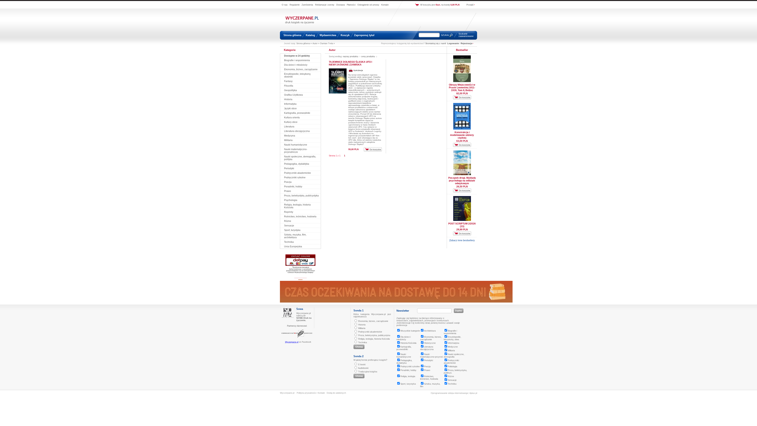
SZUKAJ (445, 35)
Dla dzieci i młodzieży (295, 65)
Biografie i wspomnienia (297, 60)
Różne (287, 221)
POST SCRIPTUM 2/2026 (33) (462, 225)
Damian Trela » (327, 43)
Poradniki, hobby (293, 186)
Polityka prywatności (306, 393)
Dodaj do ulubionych (336, 393)
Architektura (430, 331)
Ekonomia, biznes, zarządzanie (301, 69)
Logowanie (453, 43)
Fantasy (288, 81)
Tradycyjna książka (367, 371)
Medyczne (453, 347)
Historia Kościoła (408, 343)
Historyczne (430, 343)
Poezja (288, 182)
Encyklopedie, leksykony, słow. (452, 338)
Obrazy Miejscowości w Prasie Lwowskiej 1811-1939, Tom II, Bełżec (462, 87)
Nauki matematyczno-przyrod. (431, 355)
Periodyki (289, 168)
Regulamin (295, 5)
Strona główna (292, 35)
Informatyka (290, 104)
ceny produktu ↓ (369, 56)
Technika (289, 242)
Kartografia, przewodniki (297, 113)
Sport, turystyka (292, 230)
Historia (288, 99)
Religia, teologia (407, 376)
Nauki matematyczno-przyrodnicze (295, 150)
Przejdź (470, 5)
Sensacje (289, 225)
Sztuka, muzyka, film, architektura (295, 236)
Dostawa (340, 5)
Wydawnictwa (328, 35)
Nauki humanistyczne (295, 144)
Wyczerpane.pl (291, 342)
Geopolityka (290, 90)
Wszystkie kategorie (410, 331)
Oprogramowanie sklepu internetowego (449, 393)
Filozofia (288, 85)
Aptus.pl (473, 393)
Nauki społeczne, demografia (454, 355)
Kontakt (385, 5)
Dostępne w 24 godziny (297, 55)
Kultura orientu (292, 117)
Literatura (289, 126)
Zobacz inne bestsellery (462, 240)
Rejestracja (466, 43)
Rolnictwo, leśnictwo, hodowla (300, 216)
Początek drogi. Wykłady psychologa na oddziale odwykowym (462, 181)
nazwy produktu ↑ (352, 56)
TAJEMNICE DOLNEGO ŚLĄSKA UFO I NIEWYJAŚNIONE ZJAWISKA (350, 63)
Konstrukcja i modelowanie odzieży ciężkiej (462, 135)
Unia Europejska (293, 246)
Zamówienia (307, 5)
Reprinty (288, 212)
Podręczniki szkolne (295, 177)
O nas (285, 5)
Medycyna (289, 135)
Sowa (299, 308)
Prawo (287, 191)
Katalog (310, 35)
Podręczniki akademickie (297, 173)
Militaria (288, 140)
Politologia (452, 366)
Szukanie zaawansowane (466, 35)
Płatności (351, 5)
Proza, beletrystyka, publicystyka (301, 195)
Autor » (315, 43)
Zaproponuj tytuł (364, 35)
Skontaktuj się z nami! (435, 43)
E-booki (361, 364)
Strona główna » (304, 43)
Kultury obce (290, 122)
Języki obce (290, 108)
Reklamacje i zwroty (324, 5)
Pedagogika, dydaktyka (296, 164)
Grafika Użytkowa (293, 94)
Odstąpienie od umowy (368, 5)
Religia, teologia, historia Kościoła (374, 339)
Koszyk (345, 35)
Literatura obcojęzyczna (297, 131)
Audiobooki (363, 368)
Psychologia (290, 200)
